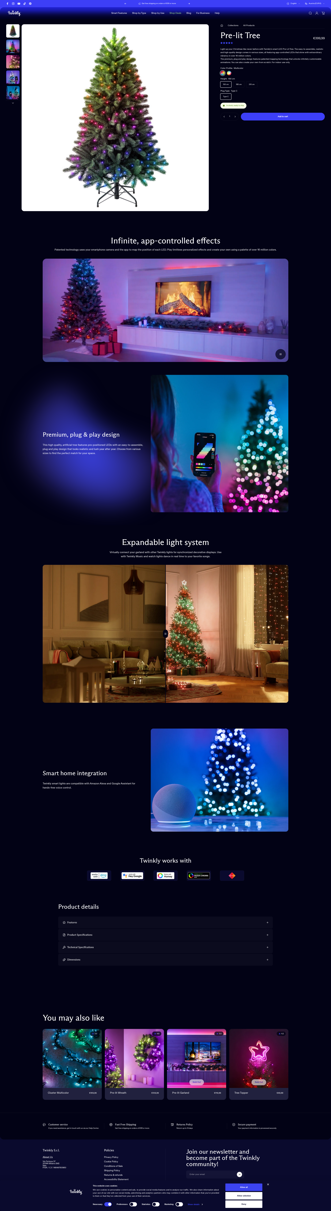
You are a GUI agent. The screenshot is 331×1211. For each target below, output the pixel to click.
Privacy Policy (111, 1157)
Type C (226, 96)
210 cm (252, 84)
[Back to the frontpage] (221, 25)
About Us (48, 1157)
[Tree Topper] (258, 1058)
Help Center (179, 4)
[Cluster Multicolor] (72, 1058)
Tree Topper (241, 1093)
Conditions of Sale (113, 1166)
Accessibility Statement (116, 1179)
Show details (194, 1204)
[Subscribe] (239, 1174)
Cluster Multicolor (58, 1093)
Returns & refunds (113, 1175)
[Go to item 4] (13, 92)
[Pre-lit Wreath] (134, 1058)
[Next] (189, 3)
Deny (244, 1204)
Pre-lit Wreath (118, 1093)
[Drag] (165, 634)
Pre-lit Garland (180, 1093)
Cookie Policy (111, 1162)
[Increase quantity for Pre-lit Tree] (236, 116)
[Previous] (125, 3)
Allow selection (244, 1196)
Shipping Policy (112, 1170)
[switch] (133, 1204)
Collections (233, 26)
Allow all (244, 1187)
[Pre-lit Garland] (196, 1058)
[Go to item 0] (13, 31)
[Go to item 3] (13, 77)
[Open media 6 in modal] (115, 117)
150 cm (226, 84)
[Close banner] (268, 1184)
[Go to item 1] (13, 46)
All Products (249, 26)
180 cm (239, 84)
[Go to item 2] (13, 61)
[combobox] (293, 3)
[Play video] (165, 310)
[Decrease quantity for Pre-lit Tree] (224, 116)
